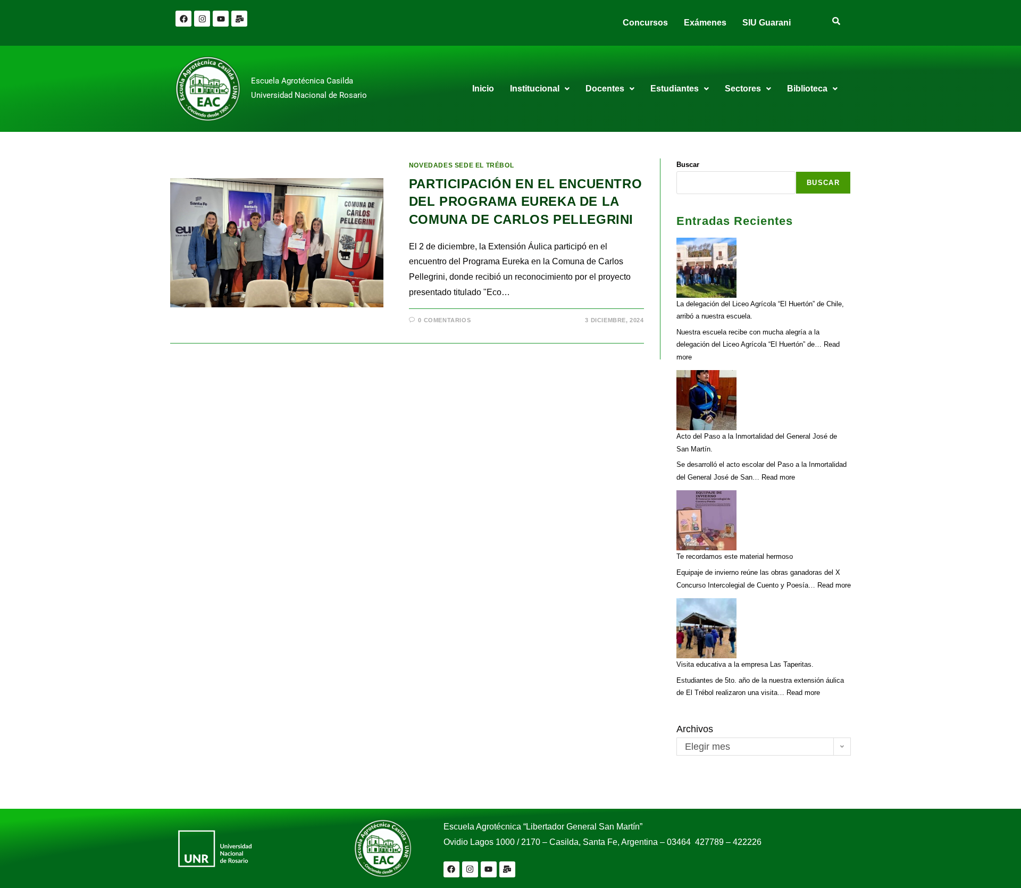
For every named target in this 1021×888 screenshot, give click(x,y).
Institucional (534, 88)
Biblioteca (807, 88)
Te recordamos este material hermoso (734, 556)
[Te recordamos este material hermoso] (706, 520)
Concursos (645, 22)
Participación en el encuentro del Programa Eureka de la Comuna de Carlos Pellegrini (525, 202)
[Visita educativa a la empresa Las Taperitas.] (706, 628)
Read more (778, 477)
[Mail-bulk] (239, 19)
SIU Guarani (766, 22)
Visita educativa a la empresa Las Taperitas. (745, 664)
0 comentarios (444, 320)
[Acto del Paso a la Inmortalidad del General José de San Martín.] (706, 400)
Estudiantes (674, 88)
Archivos (694, 729)
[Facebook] (183, 19)
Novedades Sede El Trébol (461, 165)
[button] (540, 89)
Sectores (743, 88)
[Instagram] (202, 19)
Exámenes (705, 22)
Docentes (604, 88)
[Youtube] (221, 19)
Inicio (483, 88)
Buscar (687, 165)
